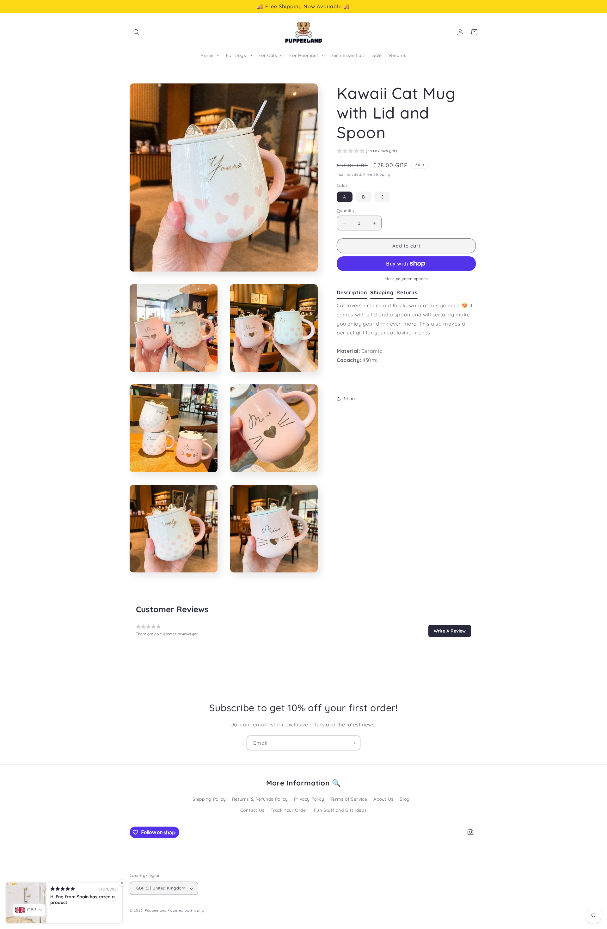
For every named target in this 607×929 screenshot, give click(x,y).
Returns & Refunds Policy (260, 799)
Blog (404, 799)
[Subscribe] (353, 743)
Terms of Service (348, 799)
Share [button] (350, 398)
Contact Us (252, 810)
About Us (383, 799)
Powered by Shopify (186, 910)
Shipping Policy (209, 799)
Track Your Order (289, 810)
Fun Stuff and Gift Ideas (340, 810)
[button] (137, 32)
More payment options (406, 278)
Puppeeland (156, 910)
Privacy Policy (309, 799)
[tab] (353, 293)
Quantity (345, 210)
